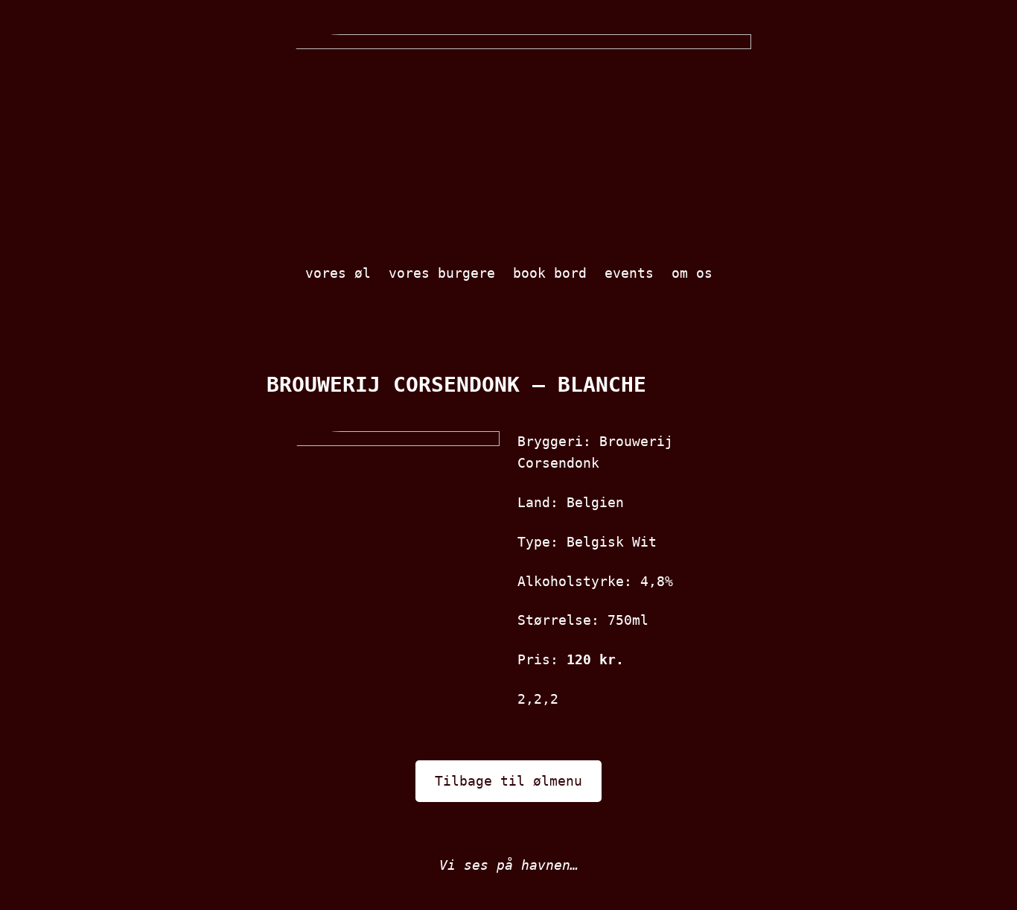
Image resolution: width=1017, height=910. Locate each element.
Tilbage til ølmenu (508, 781)
